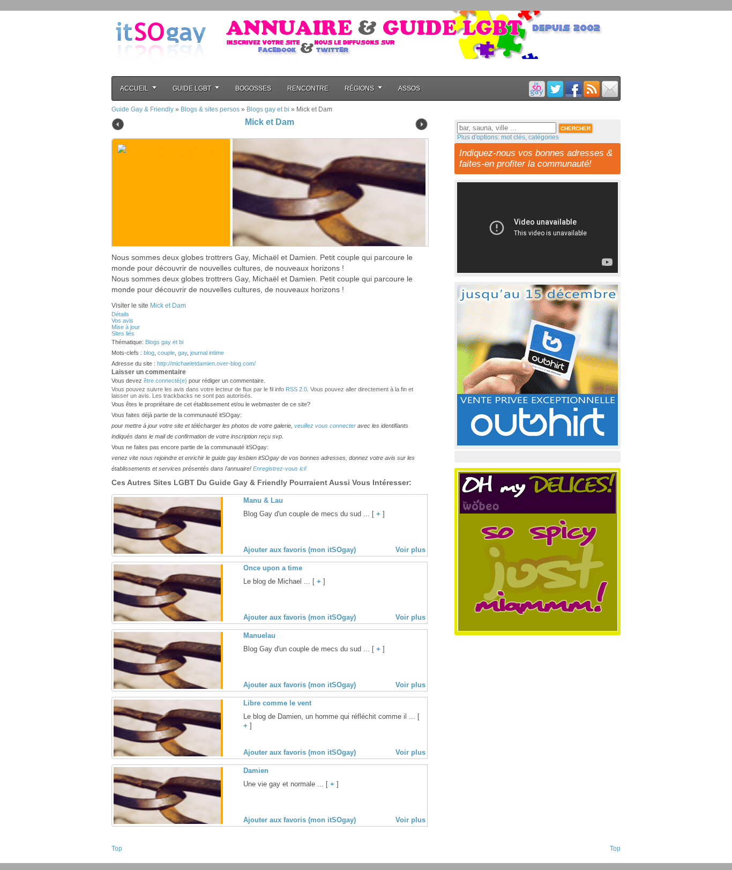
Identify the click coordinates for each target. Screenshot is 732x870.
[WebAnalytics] (132, 860)
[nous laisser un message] (610, 89)
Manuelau (259, 635)
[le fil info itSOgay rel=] (592, 89)
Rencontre (307, 88)
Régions (359, 88)
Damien (255, 771)
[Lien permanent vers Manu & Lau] (167, 551)
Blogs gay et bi (268, 109)
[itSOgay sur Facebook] (573, 89)
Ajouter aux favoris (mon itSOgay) (299, 550)
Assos (409, 88)
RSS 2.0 (296, 389)
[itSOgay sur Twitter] (555, 89)
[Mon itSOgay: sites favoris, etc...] (537, 89)
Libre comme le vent (277, 703)
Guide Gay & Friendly (142, 109)
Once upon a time (272, 568)
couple (166, 353)
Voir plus (410, 550)
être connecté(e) (165, 380)
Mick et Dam (269, 122)
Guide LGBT (192, 88)
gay (182, 353)
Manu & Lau (263, 500)
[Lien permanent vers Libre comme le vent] (167, 754)
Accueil (134, 88)
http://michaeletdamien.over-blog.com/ (206, 363)
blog (149, 353)
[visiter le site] (326, 192)
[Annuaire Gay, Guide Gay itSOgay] (160, 70)
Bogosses (253, 88)
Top (116, 848)
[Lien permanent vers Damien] (167, 822)
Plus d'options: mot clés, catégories (508, 137)
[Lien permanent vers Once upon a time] (167, 619)
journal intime (207, 353)
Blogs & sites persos (210, 109)
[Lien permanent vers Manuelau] (167, 686)
